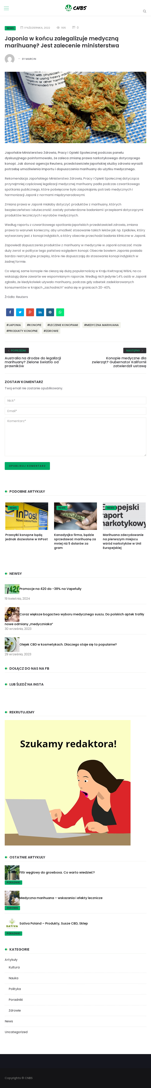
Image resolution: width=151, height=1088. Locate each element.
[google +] (30, 312)
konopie (35, 325)
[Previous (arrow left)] (9, 298)
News (13, 507)
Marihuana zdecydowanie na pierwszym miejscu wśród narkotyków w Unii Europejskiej (123, 541)
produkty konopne (23, 331)
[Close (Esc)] (145, 29)
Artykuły (11, 959)
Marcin (31, 59)
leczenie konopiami (64, 325)
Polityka (15, 989)
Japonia (15, 325)
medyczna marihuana (102, 325)
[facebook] (10, 312)
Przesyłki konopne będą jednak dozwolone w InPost (26, 537)
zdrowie (52, 331)
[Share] (136, 29)
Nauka (13, 978)
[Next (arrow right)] (142, 298)
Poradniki (13, 882)
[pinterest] (50, 312)
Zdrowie (12, 908)
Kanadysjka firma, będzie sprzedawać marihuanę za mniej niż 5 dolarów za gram (75, 541)
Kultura (14, 967)
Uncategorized (16, 1032)
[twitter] (20, 312)
